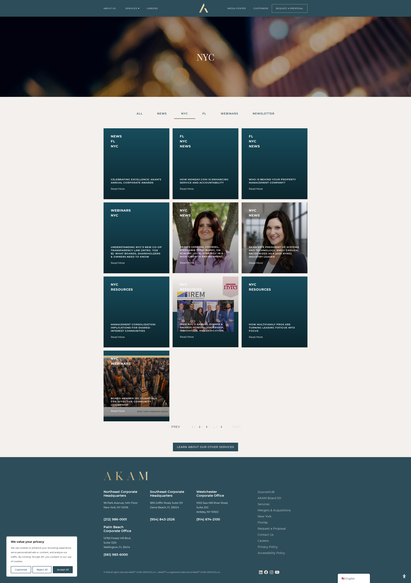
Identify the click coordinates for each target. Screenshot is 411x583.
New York (264, 516)
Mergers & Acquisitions (274, 510)
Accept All (63, 569)
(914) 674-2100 (208, 519)
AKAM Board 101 (269, 498)
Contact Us (266, 534)
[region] (41, 556)
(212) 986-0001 (115, 519)
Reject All (42, 569)
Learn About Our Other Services (205, 447)
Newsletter (264, 113)
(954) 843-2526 (162, 519)
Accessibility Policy (271, 553)
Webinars (229, 113)
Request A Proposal (289, 8)
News (162, 113)
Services (131, 8)
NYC (184, 113)
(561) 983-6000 (116, 555)
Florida (263, 522)
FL (204, 113)
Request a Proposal (272, 528)
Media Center (236, 8)
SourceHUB (266, 492)
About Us (110, 8)
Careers (152, 8)
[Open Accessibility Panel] (404, 576)
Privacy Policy (268, 547)
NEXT (236, 427)
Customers (261, 8)
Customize (21, 569)
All (140, 113)
